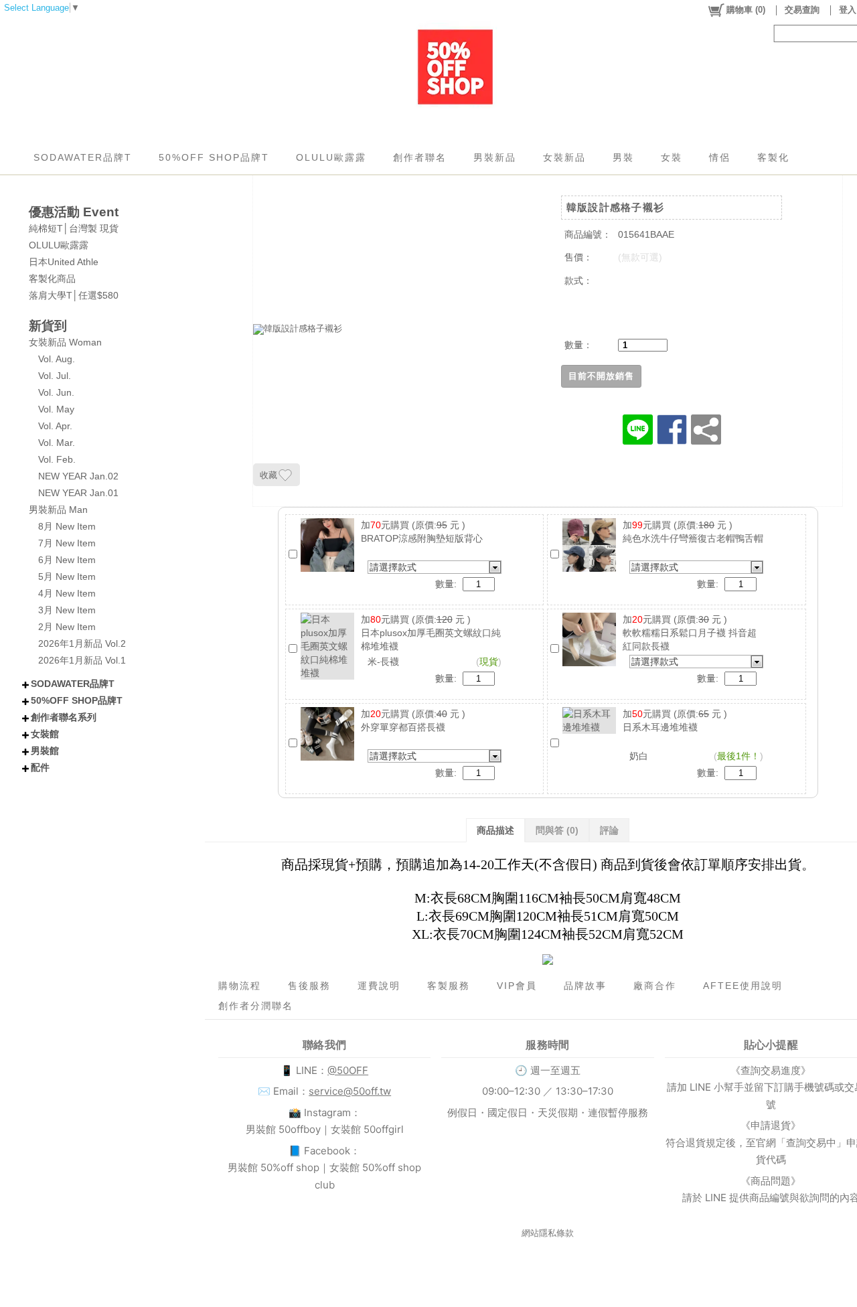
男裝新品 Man (58, 509)
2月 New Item (67, 626)
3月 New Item (67, 610)
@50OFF (347, 1070)
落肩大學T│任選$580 (74, 295)
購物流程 (239, 985)
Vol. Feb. (57, 459)
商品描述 (495, 830)
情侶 (719, 157)
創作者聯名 (420, 157)
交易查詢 (802, 10)
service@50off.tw (350, 1091)
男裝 (623, 157)
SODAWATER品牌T (82, 157)
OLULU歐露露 (331, 157)
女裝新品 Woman (65, 342)
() (745, 10)
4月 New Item (67, 593)
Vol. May (56, 409)
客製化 (773, 157)
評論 (609, 830)
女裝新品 (564, 157)
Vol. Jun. (56, 392)
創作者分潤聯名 (255, 1005)
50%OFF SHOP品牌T (214, 157)
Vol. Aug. (56, 359)
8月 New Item (67, 526)
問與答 (557, 830)
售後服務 (309, 985)
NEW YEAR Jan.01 (78, 492)
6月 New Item (67, 559)
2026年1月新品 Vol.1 (82, 660)
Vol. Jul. (54, 375)
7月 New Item (67, 543)
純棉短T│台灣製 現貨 (74, 228)
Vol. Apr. (55, 425)
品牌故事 (585, 985)
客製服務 (448, 985)
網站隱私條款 (548, 1233)
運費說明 (379, 985)
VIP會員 (517, 985)
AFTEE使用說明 (743, 985)
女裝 (671, 157)
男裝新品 (494, 157)
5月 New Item (67, 576)
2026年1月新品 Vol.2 (82, 643)
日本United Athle (63, 261)
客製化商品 (52, 278)
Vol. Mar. (56, 442)
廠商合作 (654, 985)
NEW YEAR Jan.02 (78, 476)
